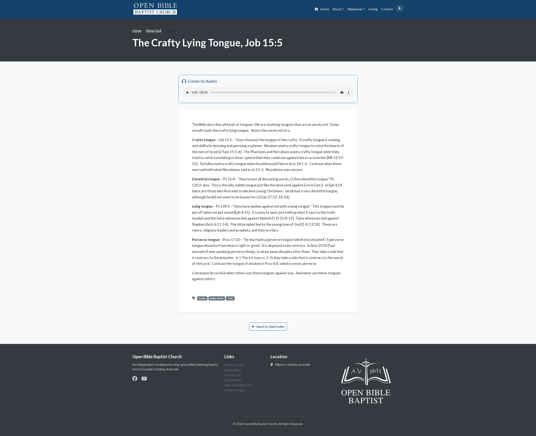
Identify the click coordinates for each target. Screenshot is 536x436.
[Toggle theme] (400, 8)
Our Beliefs (232, 370)
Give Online (232, 380)
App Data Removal (237, 385)
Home (324, 9)
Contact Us (232, 375)
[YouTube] (144, 378)
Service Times (234, 365)
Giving (373, 9)
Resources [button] (355, 9)
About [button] (337, 9)
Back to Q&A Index (270, 326)
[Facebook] (134, 378)
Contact (387, 9)
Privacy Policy (234, 390)
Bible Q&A (154, 31)
